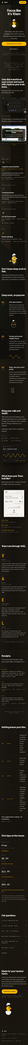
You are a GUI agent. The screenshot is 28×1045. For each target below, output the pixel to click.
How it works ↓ (14, 49)
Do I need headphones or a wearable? (10, 942)
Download (22, 2)
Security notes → (7, 821)
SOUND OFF (21, 139)
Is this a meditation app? (10, 920)
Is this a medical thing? (10, 926)
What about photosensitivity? (11, 936)
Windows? (4, 953)
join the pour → (5, 850)
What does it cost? (8, 947)
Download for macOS (9, 991)
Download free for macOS (14, 43)
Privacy (4, 1038)
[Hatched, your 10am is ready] (14, 23)
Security (14, 1038)
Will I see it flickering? (10, 931)
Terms (8, 1038)
